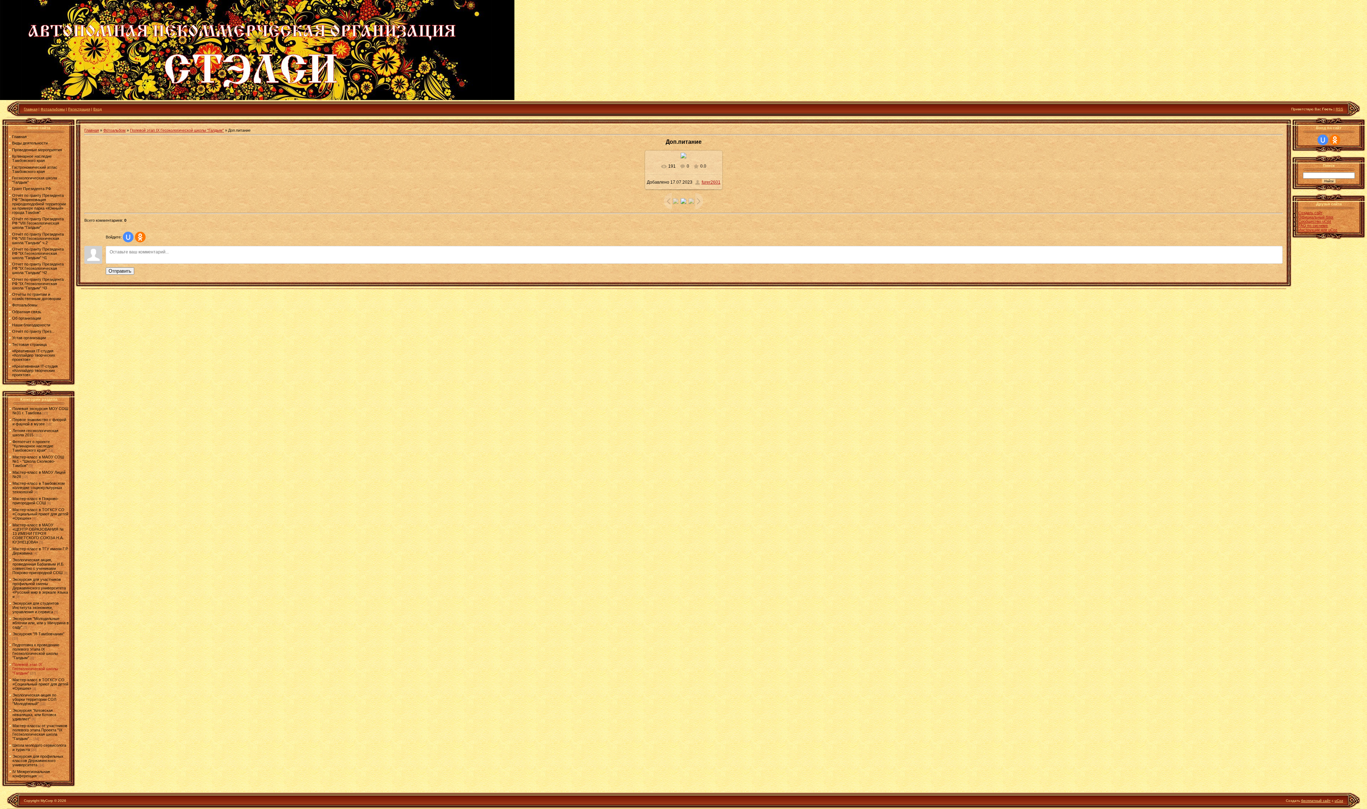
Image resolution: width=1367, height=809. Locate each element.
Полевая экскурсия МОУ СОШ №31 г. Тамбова (40, 410)
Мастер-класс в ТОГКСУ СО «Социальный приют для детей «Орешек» (40, 514)
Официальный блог (1316, 217)
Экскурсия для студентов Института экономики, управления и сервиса (35, 607)
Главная (30, 109)
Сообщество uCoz (1314, 221)
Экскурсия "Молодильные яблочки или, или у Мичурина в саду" (40, 622)
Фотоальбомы (53, 109)
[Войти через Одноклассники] (140, 237)
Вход (97, 109)
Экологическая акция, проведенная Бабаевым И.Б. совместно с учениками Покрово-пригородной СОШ (38, 566)
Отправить (120, 271)
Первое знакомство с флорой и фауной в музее (39, 421)
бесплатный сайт (1316, 801)
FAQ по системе (1313, 226)
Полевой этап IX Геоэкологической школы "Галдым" (35, 668)
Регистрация (79, 109)
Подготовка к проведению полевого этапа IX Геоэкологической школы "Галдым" (35, 651)
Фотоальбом (114, 130)
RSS (1339, 109)
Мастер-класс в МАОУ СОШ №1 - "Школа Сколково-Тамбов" (38, 461)
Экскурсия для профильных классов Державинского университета (37, 760)
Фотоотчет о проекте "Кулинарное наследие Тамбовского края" (32, 446)
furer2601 (711, 182)
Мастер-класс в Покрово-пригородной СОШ (35, 501)
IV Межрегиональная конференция (31, 773)
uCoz (1339, 801)
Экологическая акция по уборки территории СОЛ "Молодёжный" (34, 699)
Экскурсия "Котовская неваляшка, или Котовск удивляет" (34, 714)
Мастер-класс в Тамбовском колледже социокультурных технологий (38, 487)
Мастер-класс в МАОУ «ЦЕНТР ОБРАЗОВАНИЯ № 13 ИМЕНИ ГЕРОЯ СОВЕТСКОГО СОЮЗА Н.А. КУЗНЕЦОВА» (38, 533)
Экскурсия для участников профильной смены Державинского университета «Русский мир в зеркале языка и (40, 588)
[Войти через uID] (128, 237)
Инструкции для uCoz (1317, 230)
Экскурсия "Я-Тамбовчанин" (38, 634)
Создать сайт (1310, 213)
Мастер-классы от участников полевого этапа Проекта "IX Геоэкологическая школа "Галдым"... (39, 732)
